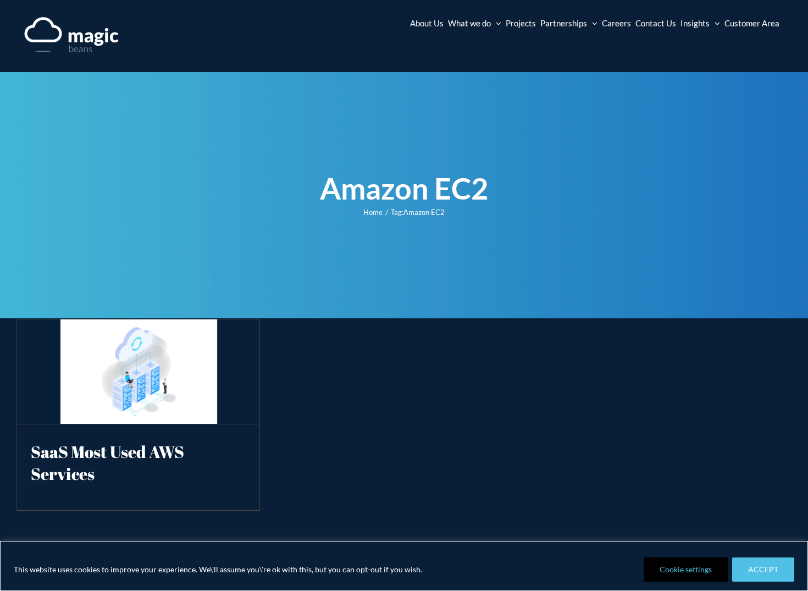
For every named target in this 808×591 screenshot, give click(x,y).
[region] (404, 566)
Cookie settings (686, 569)
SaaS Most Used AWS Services (107, 462)
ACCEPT (763, 569)
